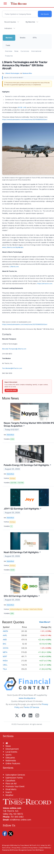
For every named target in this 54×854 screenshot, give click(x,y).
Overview (8, 51)
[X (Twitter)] (17, 715)
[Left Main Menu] (5, 3)
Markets (9, 37)
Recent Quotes (10, 22)
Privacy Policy (16, 848)
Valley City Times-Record (21, 845)
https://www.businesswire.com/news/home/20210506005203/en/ (24, 119)
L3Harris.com (14, 266)
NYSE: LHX (22, 107)
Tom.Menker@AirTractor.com (12, 368)
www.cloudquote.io (27, 698)
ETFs (35, 37)
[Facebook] (24, 715)
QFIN (12, 613)
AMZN (5, 631)
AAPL (5, 635)
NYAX (12, 439)
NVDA (5, 660)
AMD (5, 639)
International (36, 51)
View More (44, 622)
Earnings (12, 478)
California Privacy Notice (30, 848)
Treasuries (9, 56)
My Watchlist (30, 22)
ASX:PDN (13, 482)
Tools (8, 45)
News (16, 51)
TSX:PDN (20, 482)
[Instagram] (37, 715)
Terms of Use (6, 848)
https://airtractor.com (44, 283)
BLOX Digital (40, 850)
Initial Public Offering (36, 609)
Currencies (25, 51)
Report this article (11, 390)
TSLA (5, 669)
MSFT (5, 656)
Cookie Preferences (45, 848)
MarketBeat (10, 435)
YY (11, 526)
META (5, 652)
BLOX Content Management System (21, 850)
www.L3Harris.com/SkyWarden (12, 247)
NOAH (12, 570)
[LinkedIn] (30, 715)
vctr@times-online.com (20, 819)
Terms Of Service (31, 707)
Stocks (22, 37)
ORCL (5, 665)
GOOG (5, 648)
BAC (4, 644)
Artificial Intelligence (16, 609)
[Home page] (27, 801)
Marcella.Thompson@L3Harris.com (14, 349)
